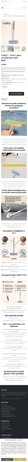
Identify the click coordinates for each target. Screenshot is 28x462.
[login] (22, 7)
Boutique (6, 14)
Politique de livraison (5, 413)
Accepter (20, 459)
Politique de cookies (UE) (6, 428)
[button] (25, 7)
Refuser (7, 459)
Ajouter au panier (17, 93)
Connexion (25, 1)
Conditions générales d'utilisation (8, 408)
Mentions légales (5, 427)
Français (4, 1)
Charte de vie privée (5, 423)
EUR (9, 1)
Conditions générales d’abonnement (9, 416)
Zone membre (4, 405)
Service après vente (5, 425)
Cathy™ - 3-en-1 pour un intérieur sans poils (14, 16)
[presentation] (3, 32)
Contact (3, 430)
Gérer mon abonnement (6, 406)
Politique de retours (5, 411)
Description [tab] (4, 98)
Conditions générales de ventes (8, 409)
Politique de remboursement (7, 414)
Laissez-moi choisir (5, 456)
